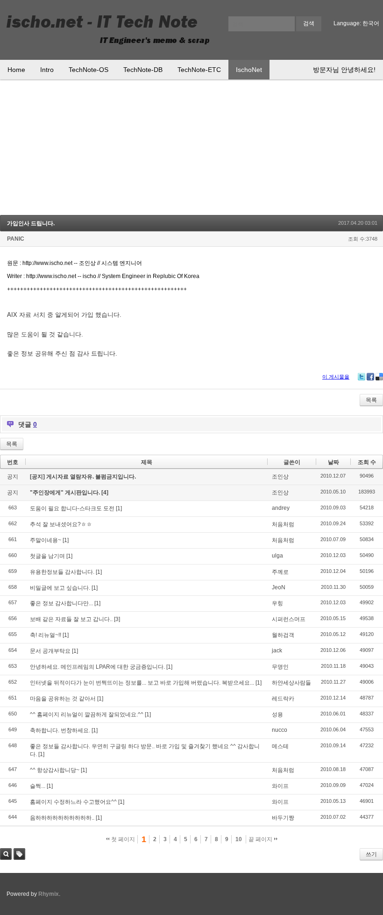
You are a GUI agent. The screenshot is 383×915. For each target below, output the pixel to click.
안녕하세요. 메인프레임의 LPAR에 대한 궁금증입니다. (97, 667)
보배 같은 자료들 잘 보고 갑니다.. (71, 619)
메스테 (280, 746)
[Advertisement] (191, 149)
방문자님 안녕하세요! (344, 69)
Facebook (370, 376)
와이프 (280, 786)
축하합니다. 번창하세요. (60, 730)
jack (277, 650)
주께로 (280, 572)
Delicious (379, 376)
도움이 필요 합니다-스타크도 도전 (72, 508)
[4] (104, 492)
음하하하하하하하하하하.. (62, 818)
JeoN (278, 587)
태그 (19, 854)
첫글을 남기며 (47, 556)
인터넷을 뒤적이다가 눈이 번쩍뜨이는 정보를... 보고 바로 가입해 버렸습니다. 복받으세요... (142, 682)
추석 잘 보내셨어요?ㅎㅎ (61, 524)
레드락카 (283, 698)
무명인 (280, 667)
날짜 (333, 462)
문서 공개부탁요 (50, 651)
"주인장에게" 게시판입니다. (65, 492)
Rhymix (48, 894)
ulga (277, 555)
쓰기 (371, 854)
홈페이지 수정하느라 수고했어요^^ (73, 802)
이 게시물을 (335, 376)
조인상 (280, 476)
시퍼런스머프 (288, 619)
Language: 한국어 (356, 23)
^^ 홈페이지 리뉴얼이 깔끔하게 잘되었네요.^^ (86, 714)
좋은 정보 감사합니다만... (61, 603)
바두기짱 (283, 818)
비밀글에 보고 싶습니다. (60, 588)
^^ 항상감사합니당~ (54, 770)
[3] (117, 619)
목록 (371, 400)
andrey (281, 508)
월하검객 (283, 635)
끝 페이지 (261, 839)
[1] (119, 508)
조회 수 (367, 462)
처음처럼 (283, 524)
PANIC (15, 239)
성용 (277, 714)
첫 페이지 (122, 839)
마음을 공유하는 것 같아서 (63, 698)
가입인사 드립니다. (31, 223)
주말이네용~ (45, 540)
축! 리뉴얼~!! (45, 635)
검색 (6, 854)
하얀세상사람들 (291, 682)
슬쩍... (37, 786)
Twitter (361, 376)
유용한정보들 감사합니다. (62, 572)
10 (238, 839)
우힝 (277, 603)
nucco (279, 730)
